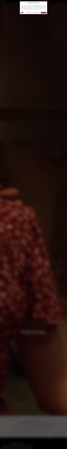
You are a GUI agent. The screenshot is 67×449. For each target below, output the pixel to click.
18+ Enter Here (43, 12)
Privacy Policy (35, 6)
